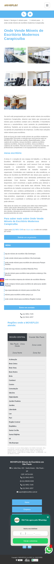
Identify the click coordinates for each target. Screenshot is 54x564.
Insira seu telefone (30, 529)
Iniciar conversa (30, 541)
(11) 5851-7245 (18, 230)
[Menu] (47, 5)
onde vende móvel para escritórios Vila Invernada (22, 258)
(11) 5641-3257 (27, 317)
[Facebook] (29, 546)
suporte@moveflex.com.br (27, 492)
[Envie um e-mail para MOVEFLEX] (30, 14)
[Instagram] (24, 546)
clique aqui (30, 230)
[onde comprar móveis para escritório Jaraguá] (15, 55)
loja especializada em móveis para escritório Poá (22, 290)
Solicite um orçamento (27, 237)
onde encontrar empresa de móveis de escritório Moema (25, 279)
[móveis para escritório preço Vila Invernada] (39, 55)
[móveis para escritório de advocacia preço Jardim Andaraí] (15, 102)
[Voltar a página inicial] (11, 5)
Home (27, 502)
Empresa (27, 509)
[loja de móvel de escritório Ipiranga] (39, 78)
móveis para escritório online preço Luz (19, 295)
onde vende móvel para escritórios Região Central (23, 299)
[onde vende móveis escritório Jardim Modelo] (15, 78)
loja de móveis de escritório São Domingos (20, 254)
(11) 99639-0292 (27, 481)
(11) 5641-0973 (27, 477)
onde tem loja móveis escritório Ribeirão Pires (21, 269)
